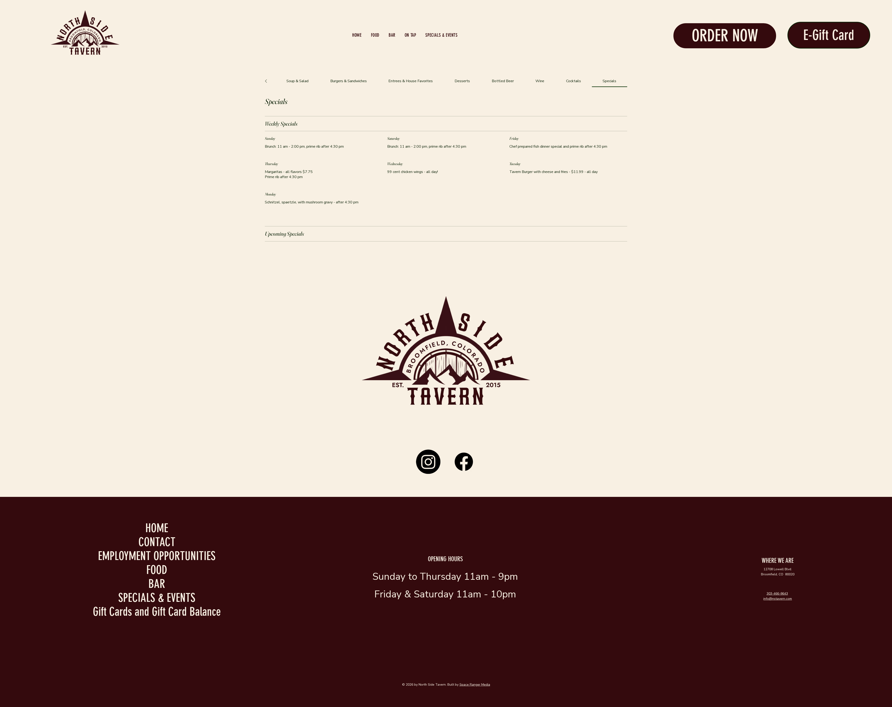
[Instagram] (428, 462)
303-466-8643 (777, 593)
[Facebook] (464, 462)
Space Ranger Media (474, 684)
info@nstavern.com (777, 598)
